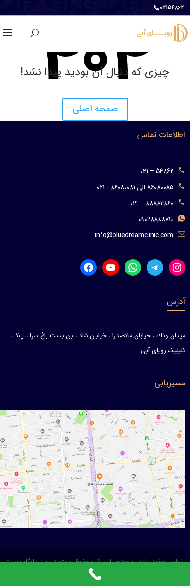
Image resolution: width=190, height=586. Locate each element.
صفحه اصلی (95, 109)
